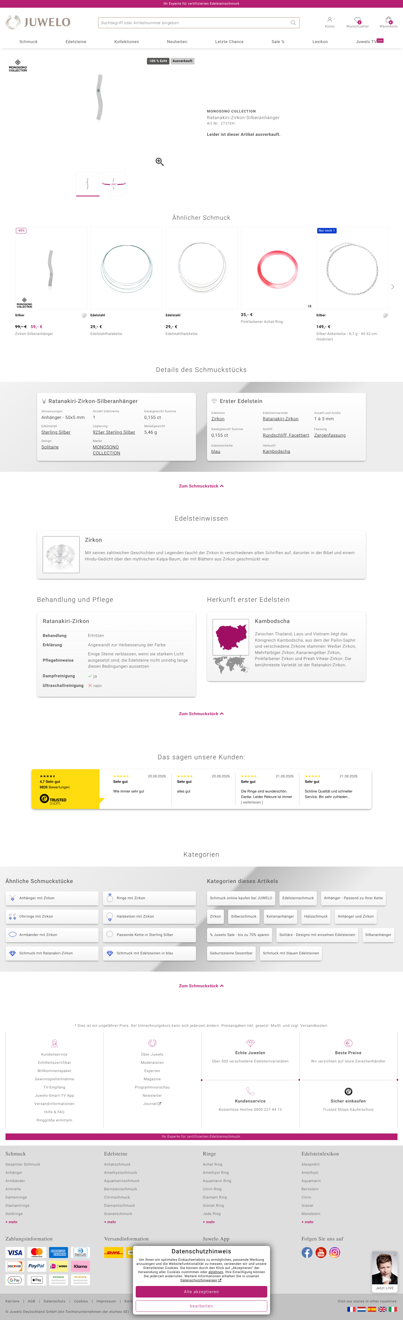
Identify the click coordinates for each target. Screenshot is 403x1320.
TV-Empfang (55, 1087)
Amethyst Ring (216, 1172)
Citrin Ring (212, 1189)
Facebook (307, 1252)
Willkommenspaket (55, 1071)
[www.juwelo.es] (372, 1309)
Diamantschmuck (119, 1205)
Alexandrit (311, 1164)
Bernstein (310, 1189)
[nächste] (392, 286)
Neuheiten (177, 42)
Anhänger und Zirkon (356, 916)
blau (215, 451)
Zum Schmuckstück (198, 486)
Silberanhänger (378, 935)
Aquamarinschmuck (122, 1181)
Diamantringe (17, 1205)
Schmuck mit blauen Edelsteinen (291, 953)
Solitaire (50, 447)
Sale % (278, 42)
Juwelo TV (369, 42)
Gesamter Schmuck (22, 1164)
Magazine (152, 1079)
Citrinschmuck (117, 1197)
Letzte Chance (229, 42)
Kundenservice (54, 1054)
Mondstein (311, 1214)
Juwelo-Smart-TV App (54, 1095)
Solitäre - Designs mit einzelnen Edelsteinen (317, 935)
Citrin (306, 1197)
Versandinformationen (55, 1104)
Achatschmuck (117, 1164)
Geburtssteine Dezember (231, 953)
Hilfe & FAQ (54, 1112)
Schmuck (28, 42)
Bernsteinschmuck (120, 1189)
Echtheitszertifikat (54, 1062)
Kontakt (131, 1301)
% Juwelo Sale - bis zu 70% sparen (239, 935)
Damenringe (16, 1197)
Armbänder (15, 1181)
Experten (152, 1071)
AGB (31, 1301)
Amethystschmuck (120, 1172)
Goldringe (14, 1214)
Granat (308, 1205)
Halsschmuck (316, 916)
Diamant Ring (215, 1197)
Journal (150, 1104)
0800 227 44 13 (268, 1109)
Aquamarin (311, 1181)
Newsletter (152, 1095)
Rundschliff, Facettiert (286, 435)
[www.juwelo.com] (382, 1309)
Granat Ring (213, 1205)
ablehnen (216, 1272)
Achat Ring (212, 1164)
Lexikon (320, 42)
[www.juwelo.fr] (351, 1309)
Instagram (334, 1252)
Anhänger (13, 1172)
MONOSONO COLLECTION (106, 450)
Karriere (12, 1301)
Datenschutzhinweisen (198, 1280)
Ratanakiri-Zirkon (281, 419)
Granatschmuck (118, 1214)
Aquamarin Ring (217, 1181)
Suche (294, 23)
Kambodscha (276, 451)
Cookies (81, 1301)
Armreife (13, 1189)
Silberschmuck (244, 916)
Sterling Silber (56, 432)
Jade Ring (212, 1214)
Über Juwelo (152, 1054)
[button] (330, 23)
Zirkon (218, 419)
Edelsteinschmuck (298, 898)
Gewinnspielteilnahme (54, 1079)
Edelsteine (76, 42)
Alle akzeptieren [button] (201, 1292)
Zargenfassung (330, 435)
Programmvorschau (152, 1087)
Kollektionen (126, 42)
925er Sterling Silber (114, 432)
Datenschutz (55, 1301)
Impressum (106, 1301)
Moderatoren (152, 1062)
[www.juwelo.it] (393, 1309)
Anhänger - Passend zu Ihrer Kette (353, 898)
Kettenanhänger (280, 916)
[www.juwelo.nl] (361, 1309)
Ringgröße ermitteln (54, 1120)
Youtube (321, 1252)
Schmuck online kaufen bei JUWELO (241, 898)
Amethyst (310, 1172)
